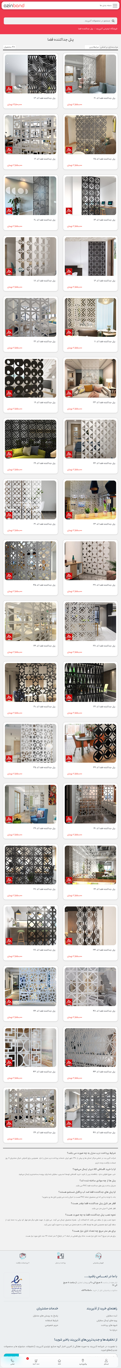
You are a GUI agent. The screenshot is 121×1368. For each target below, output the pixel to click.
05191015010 (86, 1290)
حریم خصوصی (51, 1325)
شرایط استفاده (51, 1320)
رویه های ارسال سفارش (107, 1320)
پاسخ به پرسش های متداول (45, 1315)
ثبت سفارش (111, 1315)
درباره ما (113, 1330)
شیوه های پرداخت (109, 1325)
